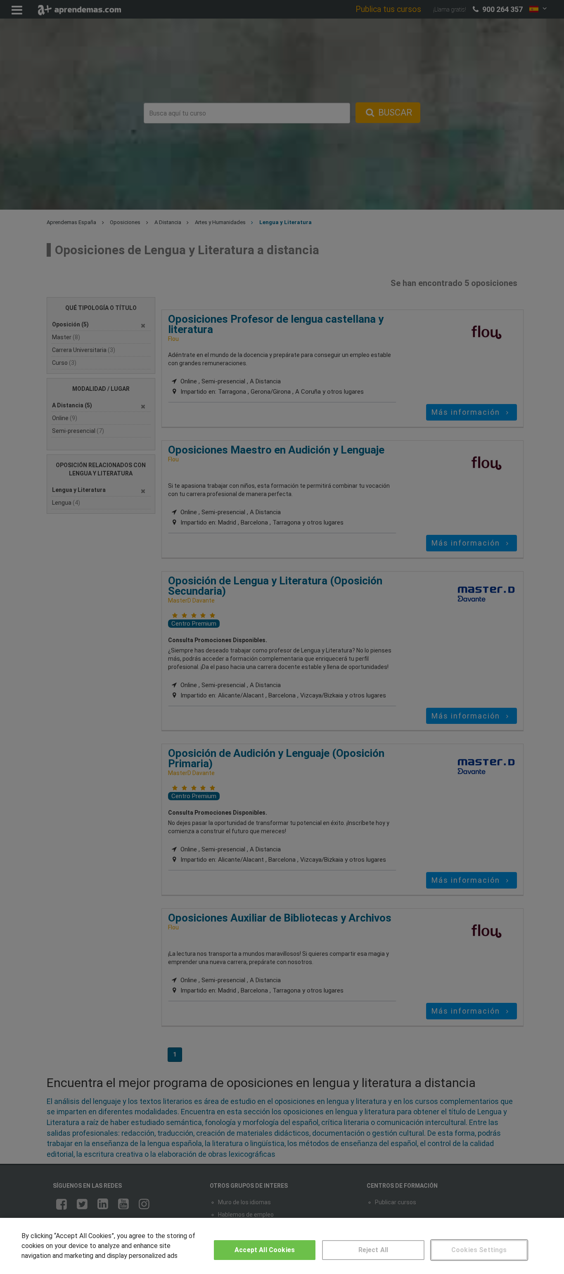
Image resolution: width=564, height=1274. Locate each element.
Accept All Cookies (265, 1250)
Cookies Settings (479, 1250)
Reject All (373, 1250)
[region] (282, 1246)
